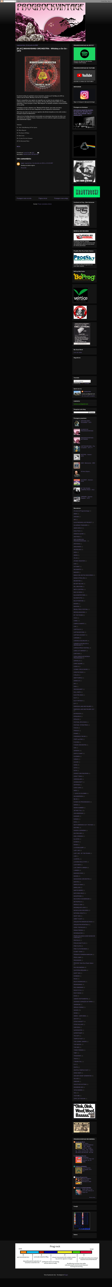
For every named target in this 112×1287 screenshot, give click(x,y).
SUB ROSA (77, 1027)
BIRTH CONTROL (79, 589)
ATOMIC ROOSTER (79, 561)
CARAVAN (76, 638)
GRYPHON (77, 784)
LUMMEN (76, 870)
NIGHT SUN (77, 916)
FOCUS (76, 728)
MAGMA (76, 876)
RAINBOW (76, 976)
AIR (75, 519)
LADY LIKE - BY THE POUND (82, 853)
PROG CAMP (77, 957)
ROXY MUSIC (77, 993)
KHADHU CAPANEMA (80, 830)
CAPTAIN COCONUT (79, 635)
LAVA (75, 856)
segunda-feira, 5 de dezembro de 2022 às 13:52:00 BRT (39, 163)
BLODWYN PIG (78, 598)
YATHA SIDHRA (78, 1090)
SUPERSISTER (78, 1030)
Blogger (66, 1275)
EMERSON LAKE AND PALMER (82, 706)
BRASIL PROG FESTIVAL (81, 609)
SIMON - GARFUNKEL (80, 1016)
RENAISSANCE (78, 984)
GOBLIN (76, 759)
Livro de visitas (78, 352)
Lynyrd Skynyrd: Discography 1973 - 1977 (87, 1169)
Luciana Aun (87, 391)
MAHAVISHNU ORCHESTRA (30, 154)
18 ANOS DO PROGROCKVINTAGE (87, 430)
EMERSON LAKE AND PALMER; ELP (84, 709)
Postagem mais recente (24, 198)
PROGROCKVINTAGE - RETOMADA (87, 438)
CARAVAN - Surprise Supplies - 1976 (86, 497)
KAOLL (76, 822)
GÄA (75, 747)
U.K (75, 1064)
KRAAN (76, 844)
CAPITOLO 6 (77, 629)
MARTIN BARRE (78, 890)
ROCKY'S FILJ (78, 990)
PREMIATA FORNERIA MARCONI (83, 954)
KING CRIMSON (78, 836)
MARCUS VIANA (78, 884)
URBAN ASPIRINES (81, 1166)
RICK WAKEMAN (78, 987)
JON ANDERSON (78, 813)
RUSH (75, 996)
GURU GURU (77, 787)
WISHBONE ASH (78, 1087)
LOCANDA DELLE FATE (80, 862)
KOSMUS (76, 842)
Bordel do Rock (80, 1142)
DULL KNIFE (77, 692)
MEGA (18, 146)
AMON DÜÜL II (78, 528)
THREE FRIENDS (78, 1050)
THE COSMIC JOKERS (80, 1041)
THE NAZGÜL (77, 1044)
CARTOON (77, 653)
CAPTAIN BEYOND (79, 632)
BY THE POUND (78, 615)
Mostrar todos (92, 1197)
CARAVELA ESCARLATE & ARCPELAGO (81, 644)
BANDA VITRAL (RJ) (79, 578)
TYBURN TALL (78, 1061)
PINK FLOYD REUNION (80, 949)
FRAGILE (76, 730)
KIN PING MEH (78, 833)
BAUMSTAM (77, 581)
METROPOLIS (78, 901)
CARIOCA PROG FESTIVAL (81, 648)
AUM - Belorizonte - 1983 (88, 463)
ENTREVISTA (77, 713)
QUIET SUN (77, 973)
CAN (75, 626)
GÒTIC (76, 767)
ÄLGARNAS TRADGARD (80, 525)
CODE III (76, 666)
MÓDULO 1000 (78, 904)
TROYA (76, 1058)
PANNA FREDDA (78, 930)
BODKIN (76, 603)
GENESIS (76, 750)
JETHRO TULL (78, 810)
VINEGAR (76, 1081)
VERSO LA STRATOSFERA (83, 1187)
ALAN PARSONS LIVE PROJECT (83, 522)
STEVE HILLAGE (78, 1024)
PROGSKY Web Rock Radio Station (83, 963)
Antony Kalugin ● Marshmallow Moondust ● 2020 (86, 1180)
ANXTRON (77, 536)
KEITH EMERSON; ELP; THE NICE (83, 824)
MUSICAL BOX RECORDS (81, 910)
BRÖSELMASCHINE (79, 612)
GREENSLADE (78, 779)
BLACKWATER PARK (79, 595)
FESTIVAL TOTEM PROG (81, 725)
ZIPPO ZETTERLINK (79, 1098)
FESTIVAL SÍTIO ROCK (80, 722)
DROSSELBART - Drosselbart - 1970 (86, 421)
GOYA (75, 770)
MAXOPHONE (78, 896)
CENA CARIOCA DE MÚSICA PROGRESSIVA (82, 657)
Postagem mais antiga (61, 198)
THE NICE (76, 1047)
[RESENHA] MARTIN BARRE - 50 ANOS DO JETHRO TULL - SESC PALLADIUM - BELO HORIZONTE (84, 112)
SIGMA (76, 1013)
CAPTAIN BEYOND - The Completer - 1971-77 (88, 446)
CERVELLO (77, 660)
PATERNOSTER (78, 933)
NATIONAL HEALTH (79, 913)
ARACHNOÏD (77, 546)
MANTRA (76, 882)
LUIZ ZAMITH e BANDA (80, 867)
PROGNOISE (77, 960)
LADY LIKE (77, 850)
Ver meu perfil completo (88, 396)
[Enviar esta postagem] (38, 152)
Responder (23, 167)
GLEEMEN (77, 756)
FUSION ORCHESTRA (80, 745)
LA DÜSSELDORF (79, 847)
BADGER (76, 572)
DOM (75, 686)
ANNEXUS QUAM (78, 533)
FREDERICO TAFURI (80, 736)
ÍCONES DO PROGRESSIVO (82, 802)
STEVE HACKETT (79, 1021)
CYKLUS (76, 675)
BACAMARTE (77, 569)
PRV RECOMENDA (79, 967)
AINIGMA (76, 516)
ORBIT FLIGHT (78, 919)
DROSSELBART (78, 689)
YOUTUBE (77, 1095)
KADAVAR (76, 816)
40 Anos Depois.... (86, 471)
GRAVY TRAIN (78, 776)
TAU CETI (76, 1036)
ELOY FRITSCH (78, 700)
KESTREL (76, 827)
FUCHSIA (76, 742)
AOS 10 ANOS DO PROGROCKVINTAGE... (80, 540)
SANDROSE (77, 1004)
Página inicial (43, 198)
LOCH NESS (77, 864)
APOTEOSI (77, 543)
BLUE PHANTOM (78, 601)
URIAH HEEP (77, 1073)
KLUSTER (76, 839)
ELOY (75, 698)
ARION (76, 555)
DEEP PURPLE (78, 678)
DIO (75, 683)
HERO (75, 790)
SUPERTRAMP (78, 1033)
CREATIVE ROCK (78, 672)
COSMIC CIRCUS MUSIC (81, 669)
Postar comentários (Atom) (45, 204)
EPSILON (76, 719)
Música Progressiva (81, 1177)
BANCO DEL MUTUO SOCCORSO (83, 575)
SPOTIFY (76, 1018)
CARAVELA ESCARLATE (80, 640)
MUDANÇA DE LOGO (80, 907)
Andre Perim (77, 531)
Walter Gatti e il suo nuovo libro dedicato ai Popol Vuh (88, 1191)
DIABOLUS (77, 680)
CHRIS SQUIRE (78, 663)
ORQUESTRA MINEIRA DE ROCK (83, 921)
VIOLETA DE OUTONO (80, 1084)
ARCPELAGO (77, 549)
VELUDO (76, 1078)
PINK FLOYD (77, 946)
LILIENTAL (77, 859)
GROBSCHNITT (78, 782)
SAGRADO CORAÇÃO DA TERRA (83, 1001)
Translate (86, 383)
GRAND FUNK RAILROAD (81, 773)
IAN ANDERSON (78, 796)
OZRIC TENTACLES (79, 927)
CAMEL (76, 620)
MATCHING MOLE (79, 893)
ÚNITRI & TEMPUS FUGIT (81, 1070)
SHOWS (76, 1010)
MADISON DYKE (78, 873)
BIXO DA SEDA (78, 592)
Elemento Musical (81, 1156)
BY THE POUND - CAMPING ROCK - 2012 (87, 489)
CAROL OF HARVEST (80, 650)
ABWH (75, 513)
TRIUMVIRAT (77, 1056)
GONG (75, 765)
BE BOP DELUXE (78, 583)
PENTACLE (77, 940)
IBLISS (75, 799)
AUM (75, 563)
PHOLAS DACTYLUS (79, 943)
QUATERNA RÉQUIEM (80, 970)
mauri (22, 163)
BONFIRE (76, 606)
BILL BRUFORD (78, 586)
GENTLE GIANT (78, 753)
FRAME (76, 733)
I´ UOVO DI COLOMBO (80, 793)
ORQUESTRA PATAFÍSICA (81, 924)
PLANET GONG (78, 951)
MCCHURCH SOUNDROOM (81, 899)
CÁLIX (75, 618)
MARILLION (77, 887)
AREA (75, 552)
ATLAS (75, 558)
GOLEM (76, 762)
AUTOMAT (77, 566)
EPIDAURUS (77, 716)
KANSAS (76, 819)
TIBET (75, 1053)
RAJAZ (76, 978)
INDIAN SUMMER (79, 807)
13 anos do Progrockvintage (81, 511)
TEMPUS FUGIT (78, 1038)
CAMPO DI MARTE (79, 623)
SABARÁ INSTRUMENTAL (81, 998)
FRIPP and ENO (78, 739)
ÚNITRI (76, 1067)
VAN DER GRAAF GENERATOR (82, 1075)
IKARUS (76, 804)
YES (75, 1093)
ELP (75, 703)
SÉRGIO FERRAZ (79, 1007)
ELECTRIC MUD (78, 695)
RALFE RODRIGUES (79, 981)
